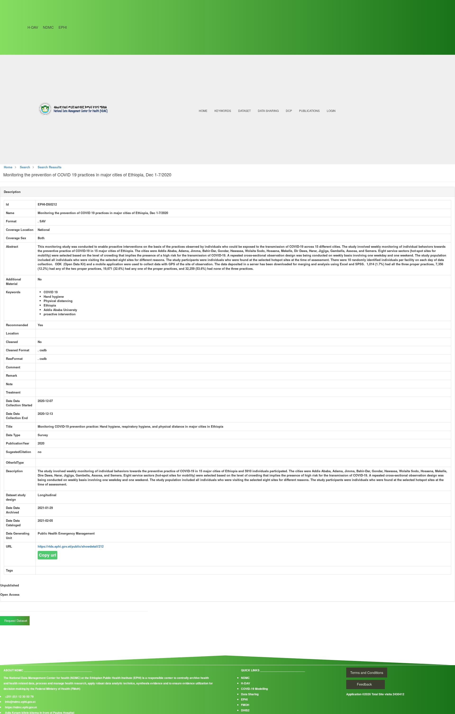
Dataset (244, 111)
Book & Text (311, 147)
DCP (289, 111)
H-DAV (32, 27)
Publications (309, 111)
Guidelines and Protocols (321, 131)
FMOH (245, 705)
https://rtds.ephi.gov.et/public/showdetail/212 (71, 546)
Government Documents (319, 139)
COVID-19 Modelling (254, 689)
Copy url (47, 555)
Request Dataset (15, 620)
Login (331, 111)
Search (25, 167)
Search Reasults (49, 167)
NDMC (48, 27)
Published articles (316, 116)
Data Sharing (268, 111)
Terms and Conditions (366, 672)
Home (203, 111)
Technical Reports (316, 124)
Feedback (364, 684)
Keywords (222, 111)
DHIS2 (245, 710)
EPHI (63, 27)
